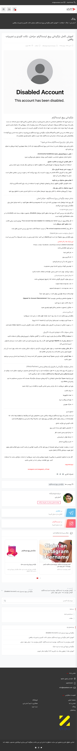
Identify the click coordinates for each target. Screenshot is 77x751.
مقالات (36, 46)
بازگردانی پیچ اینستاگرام (56, 484)
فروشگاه (35, 700)
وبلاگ (74, 707)
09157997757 (70, 2)
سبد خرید (35, 707)
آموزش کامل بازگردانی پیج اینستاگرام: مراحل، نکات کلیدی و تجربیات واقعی (51, 637)
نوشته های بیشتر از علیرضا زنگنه (49, 502)
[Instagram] (38, 748)
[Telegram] (35, 748)
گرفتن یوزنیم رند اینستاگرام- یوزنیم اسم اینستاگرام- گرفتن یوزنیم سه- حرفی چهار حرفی (47, 642)
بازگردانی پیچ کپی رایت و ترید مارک (28, 565)
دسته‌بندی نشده (68, 614)
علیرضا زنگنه (45, 46)
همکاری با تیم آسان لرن (30, 703)
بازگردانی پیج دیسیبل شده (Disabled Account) (60, 633)
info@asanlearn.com (57, 2)
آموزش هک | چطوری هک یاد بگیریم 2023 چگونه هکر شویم (56, 651)
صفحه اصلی (72, 700)
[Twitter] (41, 748)
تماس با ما (72, 703)
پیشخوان (73, 710)
